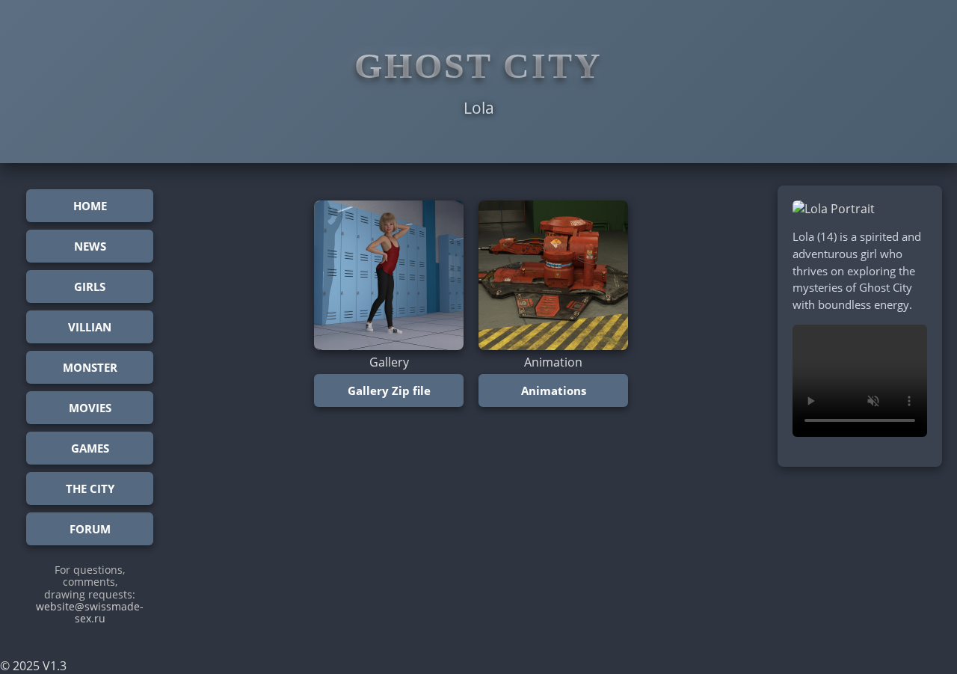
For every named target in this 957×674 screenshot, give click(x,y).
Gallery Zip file (389, 390)
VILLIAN (89, 326)
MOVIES (90, 407)
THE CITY (90, 488)
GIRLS (89, 286)
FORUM (90, 528)
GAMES (90, 448)
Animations (553, 390)
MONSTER (90, 367)
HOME (90, 205)
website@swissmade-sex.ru (90, 612)
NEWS (90, 246)
